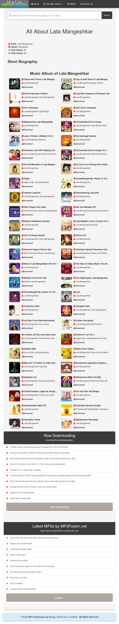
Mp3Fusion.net (64, 616)
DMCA (72, 3)
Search (107, 15)
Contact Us (87, 3)
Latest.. (59, 598)
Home (36, 3)
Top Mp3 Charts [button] (53, 3)
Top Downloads (59, 507)
